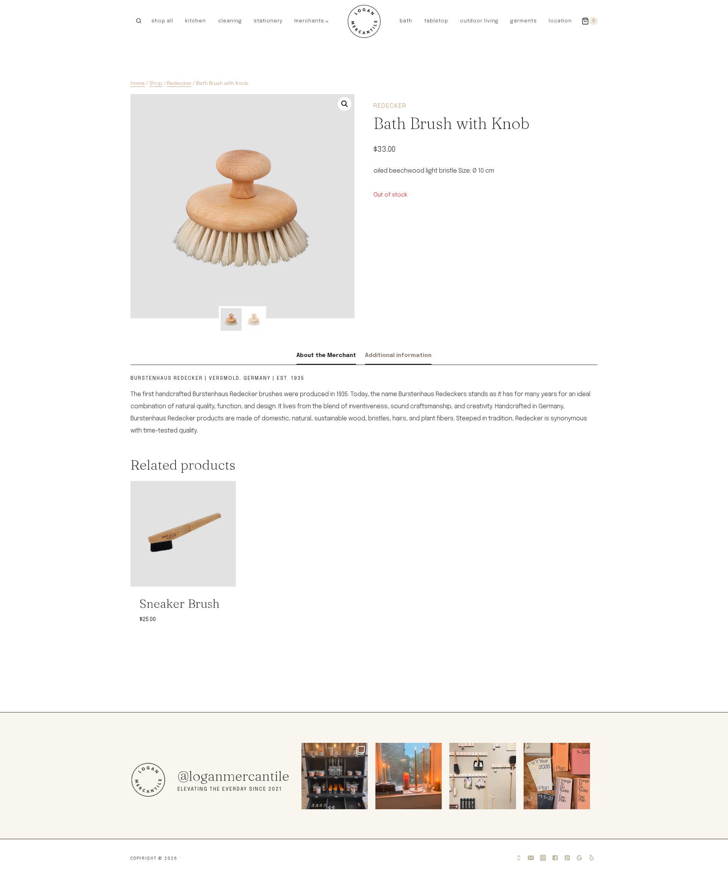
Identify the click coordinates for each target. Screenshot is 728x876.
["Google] (579, 858)
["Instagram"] (543, 858)
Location (560, 21)
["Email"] (531, 858)
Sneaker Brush (180, 603)
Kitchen (195, 21)
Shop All (162, 21)
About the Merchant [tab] (326, 355)
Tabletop (436, 21)
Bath (406, 21)
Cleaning (230, 21)
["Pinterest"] (567, 858)
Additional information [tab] (398, 355)
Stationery (268, 21)
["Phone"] (519, 858)
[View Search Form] (138, 21)
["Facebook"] (555, 858)
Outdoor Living (479, 21)
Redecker (389, 106)
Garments (523, 21)
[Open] (334, 776)
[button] (327, 21)
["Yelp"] (591, 858)
